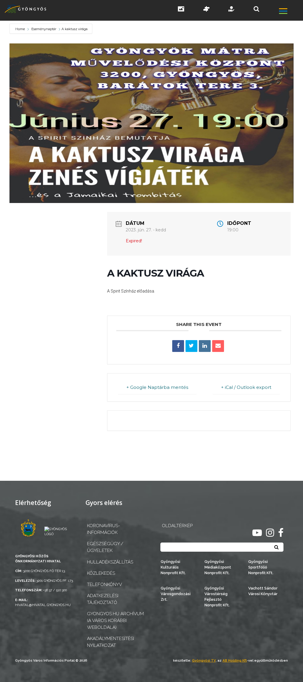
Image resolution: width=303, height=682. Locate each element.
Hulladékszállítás (110, 562)
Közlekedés (101, 573)
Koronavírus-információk (103, 529)
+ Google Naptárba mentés (157, 387)
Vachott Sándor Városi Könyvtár (263, 591)
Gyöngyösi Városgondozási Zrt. (176, 594)
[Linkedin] (205, 346)
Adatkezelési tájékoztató (102, 599)
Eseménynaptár (43, 29)
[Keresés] (256, 9)
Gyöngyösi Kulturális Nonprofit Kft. (173, 567)
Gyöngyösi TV (204, 660)
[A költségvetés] (231, 9)
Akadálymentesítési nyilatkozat (110, 642)
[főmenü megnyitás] (290, 11)
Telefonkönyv (104, 584)
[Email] (218, 346)
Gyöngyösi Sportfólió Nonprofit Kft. (260, 567)
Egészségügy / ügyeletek (105, 547)
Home (20, 29)
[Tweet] (191, 346)
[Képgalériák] (181, 9)
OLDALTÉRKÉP (177, 525)
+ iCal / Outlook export (246, 387)
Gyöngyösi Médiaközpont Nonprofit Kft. (217, 567)
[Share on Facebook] (178, 346)
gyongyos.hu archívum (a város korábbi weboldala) (115, 620)
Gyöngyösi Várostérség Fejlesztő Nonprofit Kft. (217, 597)
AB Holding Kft (235, 660)
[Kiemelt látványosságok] (206, 9)
